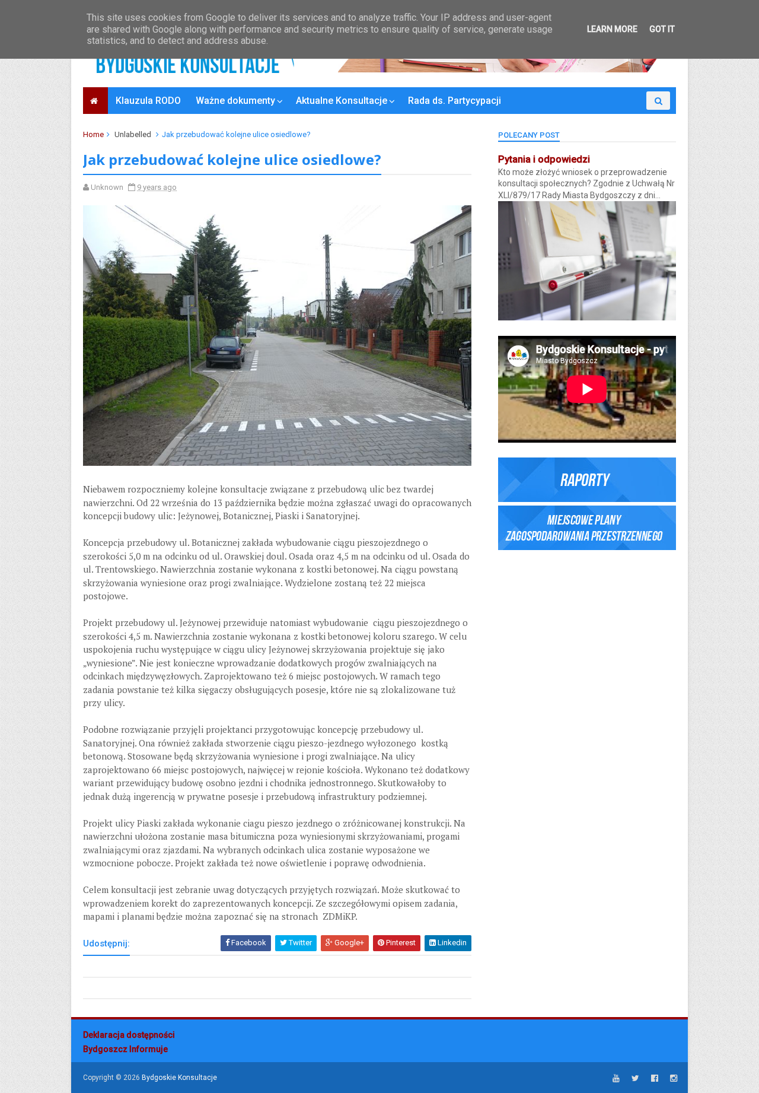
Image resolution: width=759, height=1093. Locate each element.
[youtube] (616, 1078)
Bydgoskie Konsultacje (179, 1077)
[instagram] (673, 1078)
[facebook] (654, 1078)
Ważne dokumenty (235, 100)
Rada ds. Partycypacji (454, 100)
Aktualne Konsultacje (341, 100)
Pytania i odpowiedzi (544, 159)
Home (93, 134)
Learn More (612, 29)
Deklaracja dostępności (129, 1035)
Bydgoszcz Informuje (125, 1049)
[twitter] (635, 1078)
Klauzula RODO (148, 100)
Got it (662, 29)
